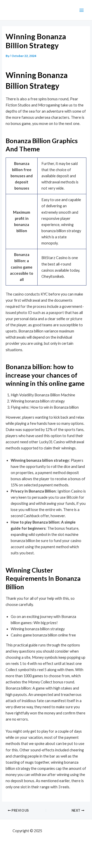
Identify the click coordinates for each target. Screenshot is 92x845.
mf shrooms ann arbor (61, 831)
